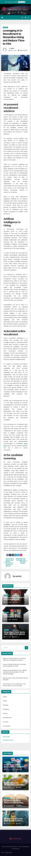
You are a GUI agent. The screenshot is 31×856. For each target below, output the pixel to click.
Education (7, 798)
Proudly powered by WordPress (10, 846)
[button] (22, 17)
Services (5, 722)
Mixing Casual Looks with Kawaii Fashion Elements (13, 821)
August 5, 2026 (10, 823)
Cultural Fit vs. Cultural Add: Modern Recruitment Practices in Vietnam (10, 562)
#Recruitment (24, 50)
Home (2, 852)
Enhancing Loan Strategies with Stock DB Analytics (21, 561)
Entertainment (7, 717)
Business (5, 27)
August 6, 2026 (10, 805)
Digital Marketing (8, 762)
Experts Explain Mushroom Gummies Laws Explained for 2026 (15, 785)
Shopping (6, 709)
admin (12, 48)
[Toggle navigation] (28, 17)
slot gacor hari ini (8, 740)
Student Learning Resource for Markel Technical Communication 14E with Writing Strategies (15, 672)
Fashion (5, 713)
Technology (6, 726)
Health (5, 701)
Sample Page (8, 852)
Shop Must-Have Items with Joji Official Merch (14, 633)
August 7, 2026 (10, 787)
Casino (5, 696)
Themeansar (16, 848)
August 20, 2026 (10, 769)
